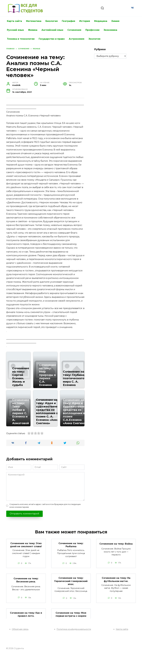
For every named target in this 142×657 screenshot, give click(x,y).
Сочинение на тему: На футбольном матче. (116, 579)
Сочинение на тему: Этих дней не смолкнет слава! (26, 545)
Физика (32, 30)
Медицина (100, 21)
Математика (33, 21)
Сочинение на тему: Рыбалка (71, 545)
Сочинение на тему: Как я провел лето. (26, 614)
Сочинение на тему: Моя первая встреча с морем (71, 614)
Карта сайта (14, 21)
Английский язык (52, 30)
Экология (94, 39)
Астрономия (76, 39)
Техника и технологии (21, 39)
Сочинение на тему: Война (116, 543)
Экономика (110, 30)
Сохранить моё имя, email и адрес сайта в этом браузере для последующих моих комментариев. (45, 505)
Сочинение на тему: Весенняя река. (26, 580)
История (84, 21)
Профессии (92, 30)
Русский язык (15, 30)
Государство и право (52, 39)
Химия (115, 21)
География (68, 21)
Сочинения (74, 30)
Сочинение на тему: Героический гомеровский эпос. (71, 581)
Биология (51, 21)
